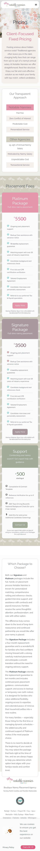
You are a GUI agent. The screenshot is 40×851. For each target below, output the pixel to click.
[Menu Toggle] (36, 5)
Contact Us (20, 525)
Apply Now (20, 305)
